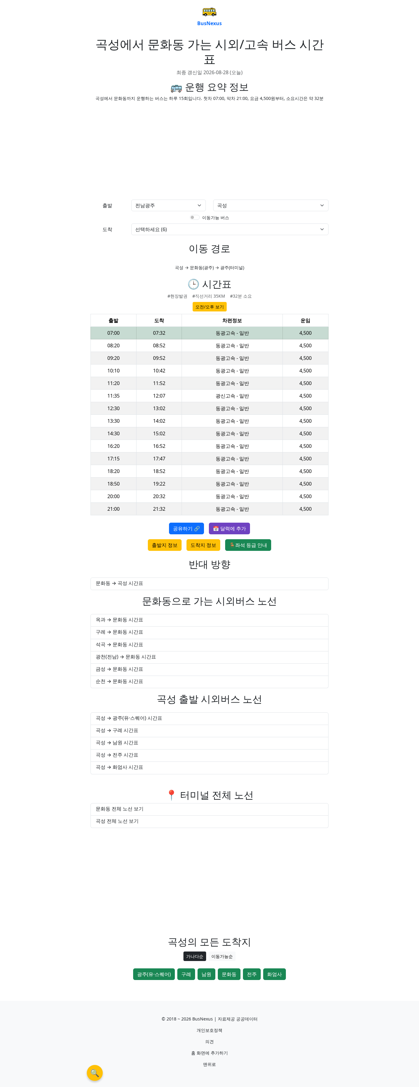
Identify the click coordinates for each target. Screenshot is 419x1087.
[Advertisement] (148, 149)
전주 (252, 974)
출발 (107, 205)
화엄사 (274, 974)
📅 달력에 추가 (229, 528)
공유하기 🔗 (186, 528)
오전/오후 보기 (209, 307)
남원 (206, 974)
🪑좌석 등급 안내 (248, 545)
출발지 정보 (165, 545)
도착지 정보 (203, 545)
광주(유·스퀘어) (154, 974)
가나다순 (194, 956)
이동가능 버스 (215, 217)
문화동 (229, 974)
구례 (186, 974)
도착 (107, 229)
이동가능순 (222, 956)
